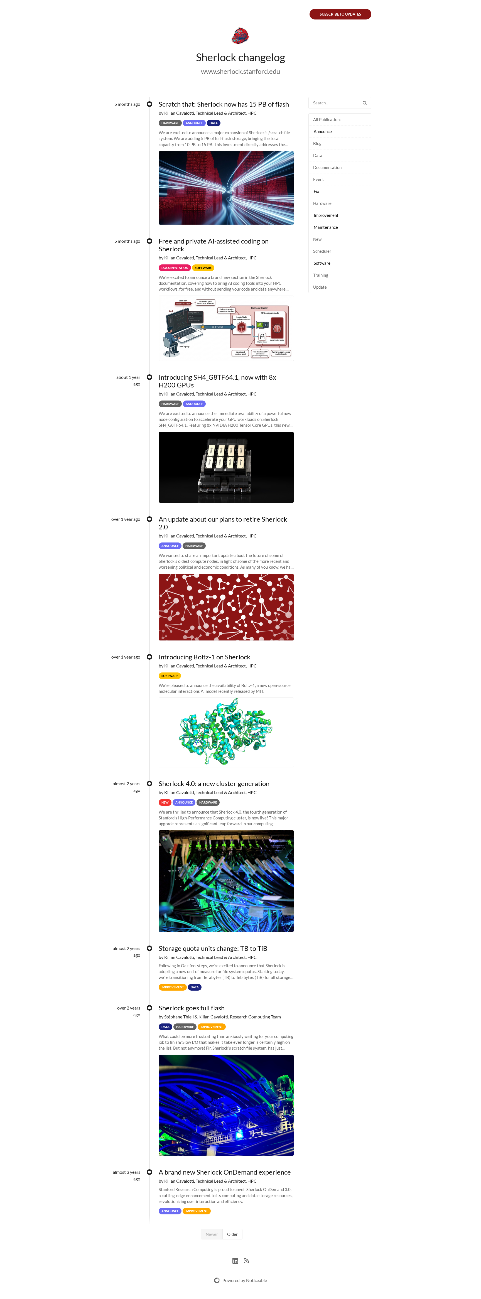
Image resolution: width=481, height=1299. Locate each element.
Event (318, 179)
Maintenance (326, 227)
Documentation (327, 167)
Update (320, 286)
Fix (316, 191)
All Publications (327, 119)
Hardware (322, 203)
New (317, 239)
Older (232, 1234)
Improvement (326, 215)
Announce (323, 131)
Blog (317, 143)
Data (317, 155)
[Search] (364, 103)
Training (320, 275)
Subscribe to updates (340, 14)
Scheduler (322, 251)
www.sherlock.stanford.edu (240, 71)
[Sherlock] (240, 37)
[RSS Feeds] (246, 1260)
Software (322, 263)
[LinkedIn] (238, 1260)
